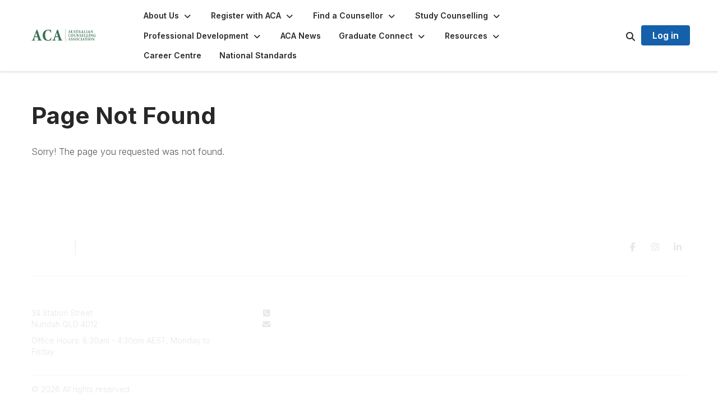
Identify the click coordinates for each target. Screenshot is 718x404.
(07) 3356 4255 (304, 313)
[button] (168, 16)
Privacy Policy (579, 313)
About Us (425, 313)
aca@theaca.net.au (311, 324)
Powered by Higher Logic (639, 389)
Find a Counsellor (440, 324)
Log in (665, 35)
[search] (616, 36)
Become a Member (443, 334)
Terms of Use (577, 324)
